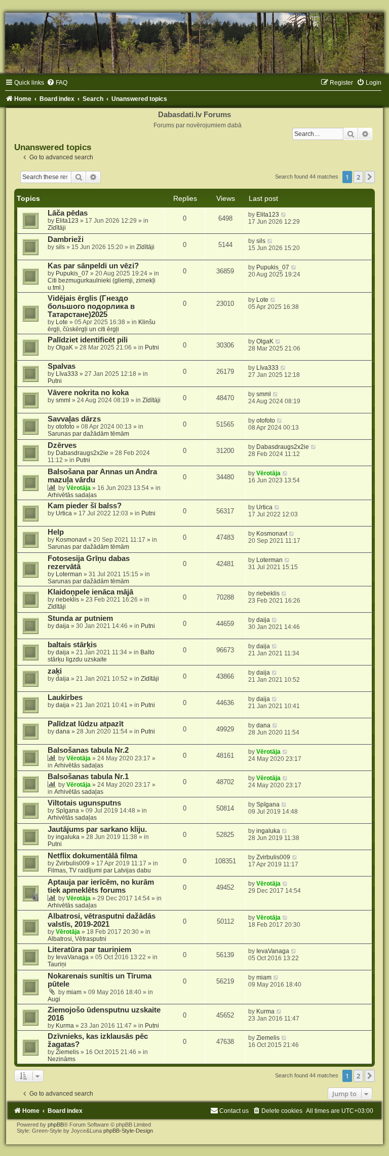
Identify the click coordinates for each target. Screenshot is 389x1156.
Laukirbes (65, 697)
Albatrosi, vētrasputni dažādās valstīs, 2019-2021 (101, 920)
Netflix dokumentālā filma (92, 856)
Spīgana (67, 810)
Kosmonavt (71, 539)
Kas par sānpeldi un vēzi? (93, 266)
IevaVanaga (72, 957)
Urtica (64, 513)
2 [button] (358, 177)
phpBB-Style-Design (128, 1131)
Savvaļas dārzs (74, 419)
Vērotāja (78, 488)
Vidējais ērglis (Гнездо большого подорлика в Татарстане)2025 (91, 306)
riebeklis (67, 599)
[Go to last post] (284, 214)
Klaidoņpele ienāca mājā (90, 592)
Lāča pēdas (68, 213)
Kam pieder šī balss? (85, 506)
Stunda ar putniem (80, 618)
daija (62, 625)
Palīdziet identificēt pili (88, 340)
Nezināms (61, 1059)
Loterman (69, 574)
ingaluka (68, 836)
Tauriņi (57, 964)
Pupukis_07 (72, 273)
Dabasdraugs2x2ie (82, 453)
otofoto (65, 426)
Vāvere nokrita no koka (88, 393)
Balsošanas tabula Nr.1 (88, 777)
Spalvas (61, 366)
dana (63, 731)
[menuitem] (57, 82)
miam (74, 992)
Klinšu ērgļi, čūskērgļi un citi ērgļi (101, 326)
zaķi (55, 671)
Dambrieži (66, 239)
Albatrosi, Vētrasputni (77, 938)
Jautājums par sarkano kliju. (97, 829)
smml (63, 400)
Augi (54, 999)
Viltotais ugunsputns (84, 803)
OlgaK (64, 347)
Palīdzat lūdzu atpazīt (86, 724)
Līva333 (67, 373)
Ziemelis (67, 1052)
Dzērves (62, 445)
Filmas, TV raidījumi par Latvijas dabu (99, 870)
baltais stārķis (72, 645)
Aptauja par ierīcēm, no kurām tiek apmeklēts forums (101, 886)
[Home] (194, 43)
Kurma (65, 1025)
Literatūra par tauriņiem (89, 949)
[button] (370, 177)
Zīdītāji (57, 227)
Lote (62, 322)
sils (60, 247)
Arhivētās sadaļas (72, 495)
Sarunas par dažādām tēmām (88, 433)
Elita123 (67, 220)
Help (56, 532)
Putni (152, 347)
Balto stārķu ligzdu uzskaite (101, 656)
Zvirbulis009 (73, 863)
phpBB (56, 1125)
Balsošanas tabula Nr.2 (88, 750)
